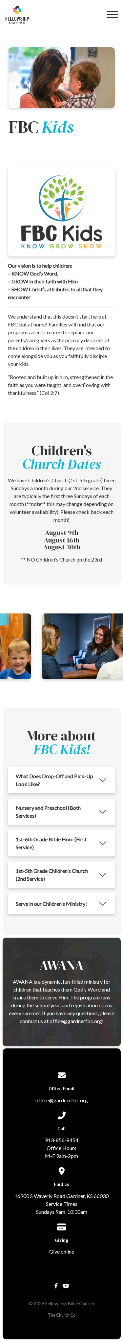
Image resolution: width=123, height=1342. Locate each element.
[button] (112, 14)
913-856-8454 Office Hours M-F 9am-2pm (61, 1148)
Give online (61, 1251)
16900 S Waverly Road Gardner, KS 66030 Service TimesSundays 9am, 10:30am (61, 1204)
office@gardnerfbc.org (61, 1100)
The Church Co (61, 1315)
